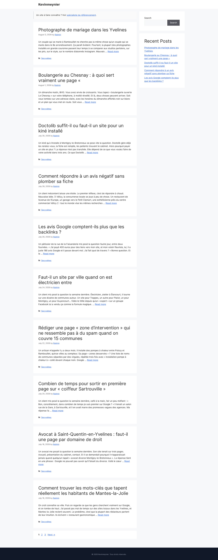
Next (51, 534)
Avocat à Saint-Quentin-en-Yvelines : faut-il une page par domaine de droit (83, 436)
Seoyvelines (46, 58)
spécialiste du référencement (81, 15)
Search (147, 18)
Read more (113, 51)
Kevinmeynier (49, 4)
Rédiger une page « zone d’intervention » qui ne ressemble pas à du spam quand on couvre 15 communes (84, 333)
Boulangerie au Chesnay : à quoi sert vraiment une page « (76, 77)
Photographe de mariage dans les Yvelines (82, 29)
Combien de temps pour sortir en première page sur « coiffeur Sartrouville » (82, 386)
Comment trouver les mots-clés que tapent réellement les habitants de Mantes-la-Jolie (83, 490)
